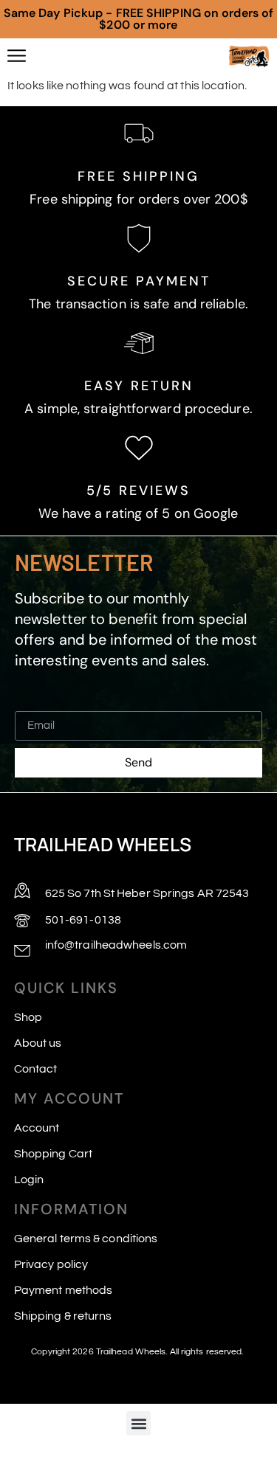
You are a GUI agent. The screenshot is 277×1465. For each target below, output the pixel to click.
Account (37, 1128)
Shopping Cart (53, 1154)
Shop (28, 1017)
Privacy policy (51, 1264)
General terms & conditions (86, 1238)
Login (29, 1179)
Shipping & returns (63, 1316)
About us (38, 1043)
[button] (138, 1423)
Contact (36, 1069)
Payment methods (63, 1290)
